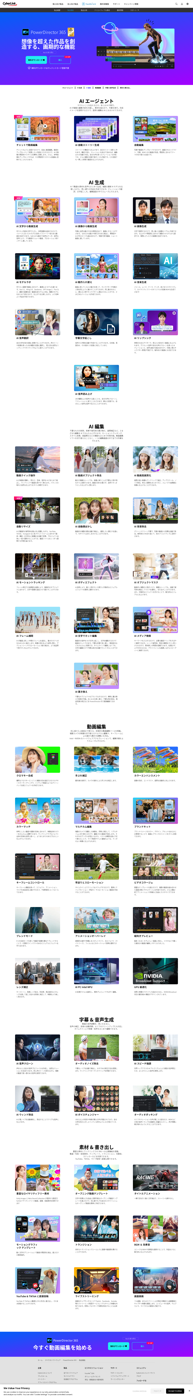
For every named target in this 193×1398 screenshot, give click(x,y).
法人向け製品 (72, 4)
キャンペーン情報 (131, 4)
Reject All (157, 1391)
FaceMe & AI (91, 3)
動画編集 (98, 88)
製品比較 (84, 10)
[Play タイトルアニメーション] (155, 1178)
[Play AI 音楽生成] (155, 266)
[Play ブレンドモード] (37, 920)
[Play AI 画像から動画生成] (96, 210)
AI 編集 (88, 88)
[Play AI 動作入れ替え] (96, 266)
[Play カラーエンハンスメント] (155, 760)
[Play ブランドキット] (155, 811)
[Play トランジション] (96, 1229)
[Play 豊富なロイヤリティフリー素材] (37, 1178)
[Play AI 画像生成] (155, 210)
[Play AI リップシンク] (155, 322)
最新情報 (120, 10)
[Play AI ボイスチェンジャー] (96, 1099)
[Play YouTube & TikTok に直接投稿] (37, 1280)
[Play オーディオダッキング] (155, 1099)
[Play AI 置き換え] (96, 676)
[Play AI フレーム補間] (37, 620)
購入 (64, 58)
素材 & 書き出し (125, 88)
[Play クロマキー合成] (37, 760)
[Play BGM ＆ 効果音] (155, 1229)
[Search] (176, 4)
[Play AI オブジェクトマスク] (155, 566)
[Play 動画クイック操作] (37, 459)
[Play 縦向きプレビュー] (155, 920)
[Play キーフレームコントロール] (37, 866)
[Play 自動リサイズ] (37, 510)
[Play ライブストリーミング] (96, 1280)
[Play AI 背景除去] (155, 510)
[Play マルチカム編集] (96, 811)
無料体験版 (104, 4)
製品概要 (57, 10)
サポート (116, 4)
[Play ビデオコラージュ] (155, 866)
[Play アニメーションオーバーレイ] (96, 920)
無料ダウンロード (35, 60)
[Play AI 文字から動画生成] (37, 210)
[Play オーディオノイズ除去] (96, 1047)
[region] (96, 1391)
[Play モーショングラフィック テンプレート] (37, 1229)
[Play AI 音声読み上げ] (96, 378)
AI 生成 (79, 88)
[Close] (189, 1390)
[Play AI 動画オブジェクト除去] (96, 459)
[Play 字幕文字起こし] (96, 322)
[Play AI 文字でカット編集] (96, 620)
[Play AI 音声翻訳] (37, 322)
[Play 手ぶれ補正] (96, 760)
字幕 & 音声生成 (110, 88)
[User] (182, 4)
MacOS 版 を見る (48, 52)
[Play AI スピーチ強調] (155, 1047)
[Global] (187, 4)
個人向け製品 (58, 4)
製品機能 (70, 10)
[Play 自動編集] (155, 129)
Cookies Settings (139, 1391)
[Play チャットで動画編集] (37, 129)
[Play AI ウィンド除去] (37, 1099)
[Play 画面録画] (155, 1280)
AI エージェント (68, 88)
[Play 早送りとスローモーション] (96, 866)
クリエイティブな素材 (102, 10)
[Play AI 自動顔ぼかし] (96, 510)
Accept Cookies (175, 1391)
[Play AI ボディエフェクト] (96, 566)
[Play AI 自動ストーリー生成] (96, 129)
